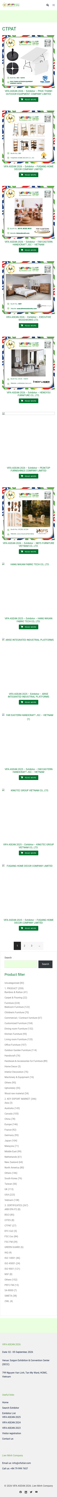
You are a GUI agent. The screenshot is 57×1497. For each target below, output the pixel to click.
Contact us (7, 1438)
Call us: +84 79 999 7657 (15, 1468)
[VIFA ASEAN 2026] (11, 5)
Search (8, 957)
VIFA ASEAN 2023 (11, 1428)
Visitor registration (11, 1433)
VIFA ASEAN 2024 (11, 1422)
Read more (30, 99)
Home (5, 1402)
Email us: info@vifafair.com (16, 1463)
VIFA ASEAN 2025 (11, 1417)
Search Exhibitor (10, 1407)
